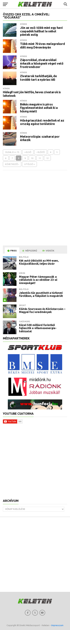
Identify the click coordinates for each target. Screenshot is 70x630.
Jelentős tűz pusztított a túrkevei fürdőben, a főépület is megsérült (41, 294)
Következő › (12, 164)
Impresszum (57, 625)
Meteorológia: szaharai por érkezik (39, 138)
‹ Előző (41, 152)
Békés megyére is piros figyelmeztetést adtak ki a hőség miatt (39, 108)
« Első (27, 152)
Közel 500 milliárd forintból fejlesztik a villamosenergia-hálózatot (37, 328)
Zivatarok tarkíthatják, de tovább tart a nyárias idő (38, 77)
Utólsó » (29, 164)
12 (47, 158)
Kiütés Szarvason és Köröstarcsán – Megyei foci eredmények (42, 310)
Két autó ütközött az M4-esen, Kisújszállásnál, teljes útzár (38, 262)
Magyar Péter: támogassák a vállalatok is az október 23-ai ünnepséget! (38, 279)
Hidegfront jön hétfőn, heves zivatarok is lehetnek (32, 93)
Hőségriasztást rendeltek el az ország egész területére (42, 122)
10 (32, 158)
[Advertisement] (35, 208)
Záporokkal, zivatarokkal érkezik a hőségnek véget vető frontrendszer (41, 63)
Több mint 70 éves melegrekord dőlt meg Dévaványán (42, 45)
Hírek (23, 24)
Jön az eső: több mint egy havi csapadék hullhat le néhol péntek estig (41, 31)
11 (40, 158)
